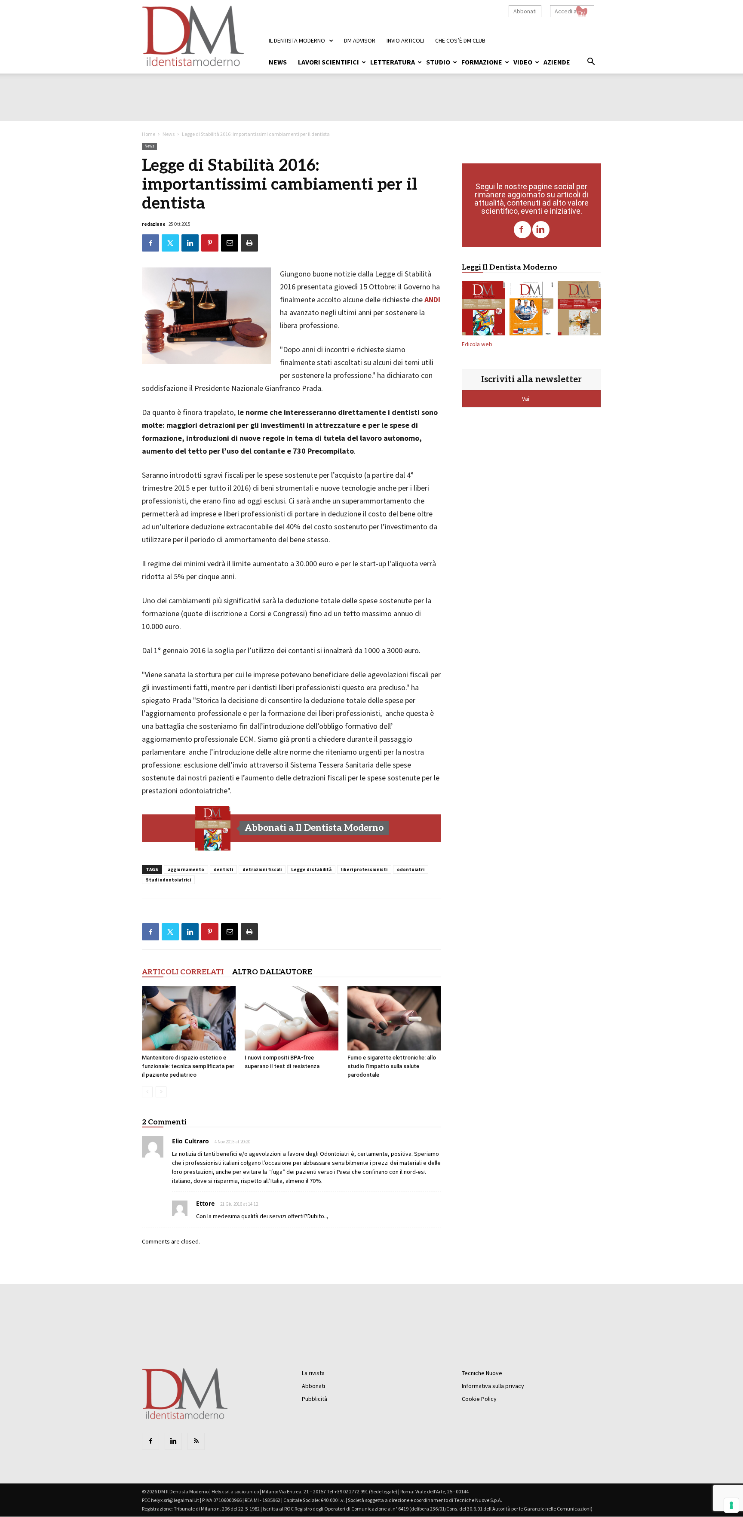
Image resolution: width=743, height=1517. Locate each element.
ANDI (432, 299)
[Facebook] (522, 229)
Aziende (556, 62)
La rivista (313, 1373)
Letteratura (392, 62)
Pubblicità (314, 1399)
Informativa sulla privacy (493, 1386)
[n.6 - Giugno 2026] (531, 310)
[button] (590, 63)
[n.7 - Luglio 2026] (213, 828)
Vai (526, 398)
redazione (154, 224)
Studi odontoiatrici (168, 880)
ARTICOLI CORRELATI (183, 972)
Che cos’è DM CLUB (460, 40)
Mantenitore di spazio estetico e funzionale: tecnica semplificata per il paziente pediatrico (188, 1066)
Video (522, 62)
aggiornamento (186, 869)
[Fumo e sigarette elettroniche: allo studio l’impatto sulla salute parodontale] (394, 1018)
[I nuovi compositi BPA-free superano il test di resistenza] (291, 1018)
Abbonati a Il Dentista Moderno (314, 828)
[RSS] (196, 1441)
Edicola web (477, 344)
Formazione (481, 62)
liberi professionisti (364, 869)
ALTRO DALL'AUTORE (272, 972)
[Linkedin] (541, 229)
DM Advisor (359, 40)
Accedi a (566, 11)
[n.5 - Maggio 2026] (579, 310)
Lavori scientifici (328, 62)
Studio (438, 62)
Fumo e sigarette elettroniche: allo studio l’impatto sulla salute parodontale (391, 1066)
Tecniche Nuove (482, 1373)
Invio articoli (405, 40)
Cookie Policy (479, 1399)
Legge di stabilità (311, 869)
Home (148, 134)
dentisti (223, 869)
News (278, 62)
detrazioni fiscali (262, 869)
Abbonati (525, 11)
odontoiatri (410, 869)
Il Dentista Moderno (297, 40)
